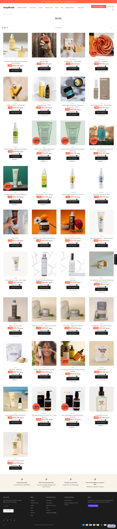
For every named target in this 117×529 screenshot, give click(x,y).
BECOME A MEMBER (51, 512)
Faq (47, 508)
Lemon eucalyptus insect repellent (44, 194)
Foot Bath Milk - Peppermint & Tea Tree (101, 325)
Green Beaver (72, 192)
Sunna (101, 103)
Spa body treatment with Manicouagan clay (16, 194)
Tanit (15, 413)
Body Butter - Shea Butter (101, 61)
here (77, 485)
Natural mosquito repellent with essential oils (15, 149)
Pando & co (44, 278)
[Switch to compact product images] (7, 28)
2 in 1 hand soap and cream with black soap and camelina (73, 370)
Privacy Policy (68, 500)
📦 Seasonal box (70, 7)
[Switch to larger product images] (2, 28)
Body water (73, 280)
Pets (32, 510)
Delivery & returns (50, 505)
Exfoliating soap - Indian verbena (72, 61)
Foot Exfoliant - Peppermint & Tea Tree (73, 325)
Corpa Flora (44, 413)
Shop (8, 14)
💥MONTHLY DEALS (22, 7)
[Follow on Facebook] (4, 520)
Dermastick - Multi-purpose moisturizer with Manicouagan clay (101, 150)
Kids (62, 7)
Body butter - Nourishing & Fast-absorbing (44, 238)
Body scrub (15, 238)
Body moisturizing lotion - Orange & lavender (101, 238)
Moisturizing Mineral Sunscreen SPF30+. (15, 415)
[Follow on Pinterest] (11, 520)
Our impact (49, 503)
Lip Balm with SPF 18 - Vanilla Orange (15, 105)
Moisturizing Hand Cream (15, 325)
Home (56, 7)
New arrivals (33, 7)
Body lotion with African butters (73, 238)
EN (108, 9)
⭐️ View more (80, 7)
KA (15, 59)
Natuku (15, 192)
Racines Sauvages (44, 59)
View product (15, 70)
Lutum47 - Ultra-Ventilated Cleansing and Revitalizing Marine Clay (44, 150)
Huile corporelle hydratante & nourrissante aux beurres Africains (15, 62)
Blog (32, 515)
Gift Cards (48, 500)
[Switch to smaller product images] (5, 28)
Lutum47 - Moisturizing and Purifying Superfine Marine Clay (73, 150)
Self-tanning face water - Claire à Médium (101, 105)
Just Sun (15, 103)
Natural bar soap (101, 369)
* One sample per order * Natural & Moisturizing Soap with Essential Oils (101, 281)
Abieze (73, 367)
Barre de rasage (44, 61)
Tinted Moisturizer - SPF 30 (44, 105)
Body (11, 14)
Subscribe (8, 510)
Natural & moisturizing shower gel (44, 280)
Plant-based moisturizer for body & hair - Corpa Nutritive (44, 416)
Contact (48, 510)
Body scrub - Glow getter (15, 369)
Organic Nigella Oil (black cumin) (15, 460)
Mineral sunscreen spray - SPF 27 (101, 194)
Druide (44, 192)
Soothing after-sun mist (101, 415)
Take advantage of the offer (70, 0)
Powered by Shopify (49, 524)
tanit (44, 367)
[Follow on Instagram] (7, 520)
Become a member (98, 6)
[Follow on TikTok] (14, 520)
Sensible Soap (101, 367)
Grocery (41, 7)
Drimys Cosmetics (101, 59)
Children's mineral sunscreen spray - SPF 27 (73, 194)
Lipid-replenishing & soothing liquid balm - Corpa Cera (73, 416)
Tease (16, 367)
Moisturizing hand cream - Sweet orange (15, 280)
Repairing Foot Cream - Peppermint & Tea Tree (44, 325)
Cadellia (101, 236)
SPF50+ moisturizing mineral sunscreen (44, 369)
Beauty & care (49, 7)
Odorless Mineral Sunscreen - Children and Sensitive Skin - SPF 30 (73, 106)
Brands (32, 512)
